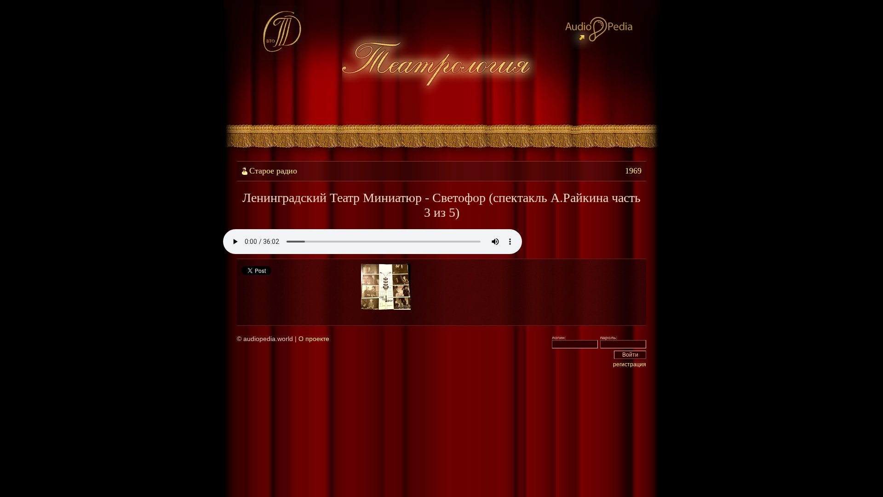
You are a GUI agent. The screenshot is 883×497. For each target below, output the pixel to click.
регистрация (629, 364)
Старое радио (273, 170)
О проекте (313, 338)
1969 (633, 170)
